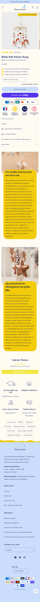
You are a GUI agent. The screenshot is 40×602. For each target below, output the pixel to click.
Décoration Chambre (14, 435)
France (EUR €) (19, 571)
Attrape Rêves (28, 435)
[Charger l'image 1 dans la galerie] (18, 47)
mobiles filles (23, 332)
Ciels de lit (8, 426)
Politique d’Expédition (11, 523)
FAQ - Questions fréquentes (13, 505)
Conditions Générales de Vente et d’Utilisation (19, 537)
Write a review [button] (20, 372)
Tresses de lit (11, 422)
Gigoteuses (29, 422)
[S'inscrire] (33, 550)
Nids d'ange (11, 431)
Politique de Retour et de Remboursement (18, 532)
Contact (6, 491)
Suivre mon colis (9, 500)
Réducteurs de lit (19, 426)
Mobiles (20, 422)
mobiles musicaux (18, 208)
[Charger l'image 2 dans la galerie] (21, 47)
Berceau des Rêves (21, 589)
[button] (2, 7)
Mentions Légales (10, 518)
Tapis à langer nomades (25, 431)
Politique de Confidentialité (13, 527)
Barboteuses (32, 426)
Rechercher (8, 496)
